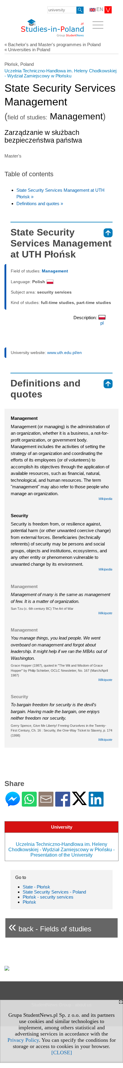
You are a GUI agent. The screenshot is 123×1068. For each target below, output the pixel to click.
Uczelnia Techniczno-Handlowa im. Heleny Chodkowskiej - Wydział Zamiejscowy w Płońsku (60, 73)
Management (55, 271)
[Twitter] (79, 803)
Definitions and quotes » (39, 203)
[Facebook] (62, 804)
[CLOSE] (61, 1052)
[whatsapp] (29, 804)
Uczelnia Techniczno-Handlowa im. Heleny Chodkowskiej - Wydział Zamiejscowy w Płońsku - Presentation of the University (61, 849)
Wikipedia (105, 499)
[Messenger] (12, 804)
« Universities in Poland (27, 49)
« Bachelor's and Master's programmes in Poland (52, 44)
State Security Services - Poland (54, 891)
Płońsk (29, 902)
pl (102, 322)
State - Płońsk (36, 886)
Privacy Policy (23, 1040)
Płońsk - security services (48, 896)
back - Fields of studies (49, 926)
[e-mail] (46, 804)
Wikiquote (105, 613)
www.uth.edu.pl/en (64, 352)
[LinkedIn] (96, 804)
